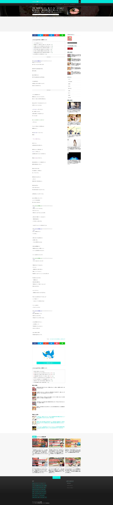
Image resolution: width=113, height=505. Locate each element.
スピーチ (54, 467)
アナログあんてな (60, 4)
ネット (39, 467)
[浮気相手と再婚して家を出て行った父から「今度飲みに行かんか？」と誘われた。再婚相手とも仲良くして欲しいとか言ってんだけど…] (34, 389)
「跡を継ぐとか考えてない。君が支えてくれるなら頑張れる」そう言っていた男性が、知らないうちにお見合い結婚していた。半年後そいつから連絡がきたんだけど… (56, 452)
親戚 (41, 497)
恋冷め (42, 491)
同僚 (40, 487)
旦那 (54, 14)
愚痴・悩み (69, 88)
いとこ (70, 467)
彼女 (37, 491)
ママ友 (41, 483)
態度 (33, 493)
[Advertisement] (56, 24)
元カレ (60, 448)
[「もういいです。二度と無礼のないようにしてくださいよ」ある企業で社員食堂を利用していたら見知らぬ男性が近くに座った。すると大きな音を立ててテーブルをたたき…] (34, 428)
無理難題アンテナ (37, 4)
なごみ (69, 79)
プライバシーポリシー (70, 487)
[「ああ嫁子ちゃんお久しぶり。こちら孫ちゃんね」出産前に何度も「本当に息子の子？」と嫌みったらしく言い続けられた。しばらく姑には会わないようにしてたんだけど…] (34, 394)
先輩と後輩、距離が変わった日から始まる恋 (39, 371)
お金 (33, 483)
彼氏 (40, 491)
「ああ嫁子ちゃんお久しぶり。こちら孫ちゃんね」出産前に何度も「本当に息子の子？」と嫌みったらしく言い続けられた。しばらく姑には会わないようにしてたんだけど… (40, 452)
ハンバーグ (46, 14)
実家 (62, 448)
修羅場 (69, 83)
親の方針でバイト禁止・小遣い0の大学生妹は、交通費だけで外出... (42, 380)
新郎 (61, 467)
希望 (74, 448)
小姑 (35, 491)
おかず (41, 14)
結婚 (40, 495)
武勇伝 (69, 90)
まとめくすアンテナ (53, 4)
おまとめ (48, 4)
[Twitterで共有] (40, 35)
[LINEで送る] (62, 35)
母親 (40, 493)
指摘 (43, 467)
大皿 (51, 14)
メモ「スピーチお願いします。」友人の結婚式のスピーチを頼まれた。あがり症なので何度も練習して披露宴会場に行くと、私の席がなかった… (56, 470)
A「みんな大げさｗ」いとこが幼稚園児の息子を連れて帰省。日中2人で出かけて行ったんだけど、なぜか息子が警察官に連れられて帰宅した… (73, 470)
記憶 (57, 14)
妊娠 (41, 448)
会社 (42, 485)
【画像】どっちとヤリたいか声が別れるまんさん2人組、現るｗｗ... (42, 46)
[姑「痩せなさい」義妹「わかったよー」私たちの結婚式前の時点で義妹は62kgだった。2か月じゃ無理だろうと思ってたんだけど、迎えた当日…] (34, 418)
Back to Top (56, 477)
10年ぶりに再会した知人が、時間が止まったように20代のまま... (42, 49)
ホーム (33, 4)
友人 (58, 467)
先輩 (33, 487)
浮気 (42, 493)
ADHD (37, 467)
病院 (33, 495)
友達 (48, 14)
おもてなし (43, 14)
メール (56, 448)
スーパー (38, 448)
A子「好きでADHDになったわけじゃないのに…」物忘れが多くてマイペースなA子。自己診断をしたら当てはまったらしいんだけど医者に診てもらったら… (40, 470)
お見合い (54, 448)
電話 (45, 497)
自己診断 (45, 467)
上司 (33, 485)
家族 (33, 491)
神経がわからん (37, 495)
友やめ (41, 467)
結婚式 (43, 495)
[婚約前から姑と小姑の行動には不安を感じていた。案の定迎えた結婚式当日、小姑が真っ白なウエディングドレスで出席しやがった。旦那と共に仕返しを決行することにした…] (34, 423)
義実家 (33, 497)
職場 (36, 497)
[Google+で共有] (46, 35)
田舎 (45, 493)
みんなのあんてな (72, 4)
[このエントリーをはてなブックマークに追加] (51, 35)
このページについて (70, 485)
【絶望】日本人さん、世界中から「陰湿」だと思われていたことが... (42, 374)
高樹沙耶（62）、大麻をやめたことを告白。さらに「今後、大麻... (42, 44)
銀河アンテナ (43, 4)
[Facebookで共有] (35, 35)
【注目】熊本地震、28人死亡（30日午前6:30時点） (40, 382)
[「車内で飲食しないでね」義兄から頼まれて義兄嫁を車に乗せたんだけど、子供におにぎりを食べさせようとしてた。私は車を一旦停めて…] (34, 403)
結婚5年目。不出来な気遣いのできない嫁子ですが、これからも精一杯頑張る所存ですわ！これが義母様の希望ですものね (73, 451)
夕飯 (50, 14)
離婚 (43, 497)
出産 (39, 448)
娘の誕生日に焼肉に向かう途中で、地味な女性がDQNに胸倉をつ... (42, 47)
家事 (73, 448)
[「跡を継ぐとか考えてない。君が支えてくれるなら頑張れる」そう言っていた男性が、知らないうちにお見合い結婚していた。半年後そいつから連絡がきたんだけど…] (34, 399)
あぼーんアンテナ (66, 4)
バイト (39, 483)
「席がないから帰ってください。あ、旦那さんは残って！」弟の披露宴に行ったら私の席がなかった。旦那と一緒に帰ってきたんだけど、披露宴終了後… (74, 123)
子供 (43, 448)
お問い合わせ (69, 483)
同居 (42, 487)
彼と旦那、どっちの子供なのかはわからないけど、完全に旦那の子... (42, 377)
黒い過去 (69, 97)
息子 (75, 467)
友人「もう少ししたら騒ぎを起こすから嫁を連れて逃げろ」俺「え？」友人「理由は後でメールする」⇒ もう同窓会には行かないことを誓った (74, 111)
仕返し (58, 448)
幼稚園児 (74, 467)
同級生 (45, 487)
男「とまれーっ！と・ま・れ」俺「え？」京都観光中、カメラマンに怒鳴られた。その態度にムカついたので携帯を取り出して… (74, 136)
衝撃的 (38, 14)
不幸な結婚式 (70, 81)
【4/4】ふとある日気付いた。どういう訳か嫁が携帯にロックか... (42, 379)
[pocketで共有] (57, 35)
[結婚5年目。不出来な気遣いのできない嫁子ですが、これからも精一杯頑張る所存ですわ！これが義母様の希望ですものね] (34, 408)
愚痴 (45, 491)
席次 (59, 467)
